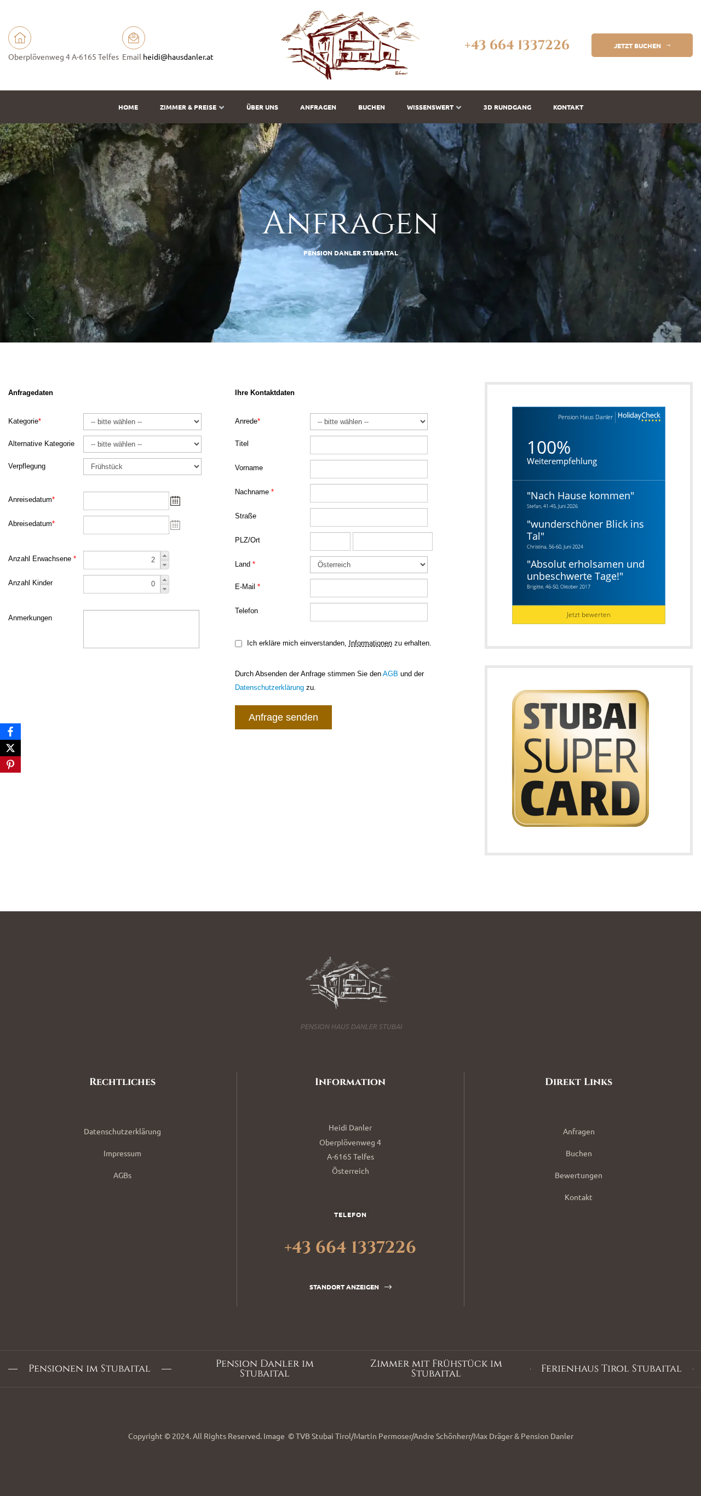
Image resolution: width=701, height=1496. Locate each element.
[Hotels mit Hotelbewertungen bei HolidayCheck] (638, 417)
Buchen (371, 106)
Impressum (122, 1153)
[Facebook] (10, 731)
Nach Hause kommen (580, 495)
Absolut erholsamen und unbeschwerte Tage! (586, 570)
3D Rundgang (507, 106)
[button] (642, 44)
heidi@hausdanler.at (178, 56)
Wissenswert (430, 106)
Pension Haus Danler (585, 417)
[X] (10, 748)
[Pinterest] (10, 764)
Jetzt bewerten (589, 614)
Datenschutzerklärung (122, 1131)
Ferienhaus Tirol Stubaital (611, 1369)
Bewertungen (578, 1175)
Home (128, 106)
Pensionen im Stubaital (89, 1369)
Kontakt (568, 106)
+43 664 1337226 (517, 45)
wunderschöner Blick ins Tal (585, 530)
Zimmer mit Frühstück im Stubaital (436, 1369)
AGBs (122, 1175)
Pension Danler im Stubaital (265, 1369)
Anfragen (318, 106)
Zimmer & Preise (188, 106)
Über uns (262, 106)
